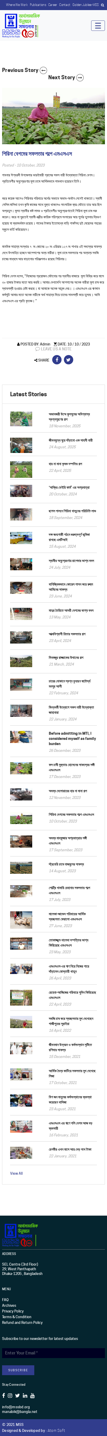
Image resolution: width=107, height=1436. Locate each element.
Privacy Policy (13, 1311)
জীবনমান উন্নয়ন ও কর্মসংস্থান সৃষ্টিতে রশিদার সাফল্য (70, 1047)
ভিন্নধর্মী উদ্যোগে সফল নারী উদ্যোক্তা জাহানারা (71, 710)
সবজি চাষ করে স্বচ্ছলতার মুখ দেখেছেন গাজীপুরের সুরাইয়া (71, 1021)
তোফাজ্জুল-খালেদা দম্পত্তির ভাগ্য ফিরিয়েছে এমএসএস (68, 942)
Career (52, 5)
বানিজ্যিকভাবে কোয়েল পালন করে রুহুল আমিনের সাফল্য (71, 586)
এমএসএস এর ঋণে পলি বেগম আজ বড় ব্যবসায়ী (70, 1125)
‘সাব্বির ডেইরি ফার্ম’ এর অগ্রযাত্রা (69, 487)
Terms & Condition (16, 1317)
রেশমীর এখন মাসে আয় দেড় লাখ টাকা (70, 1149)
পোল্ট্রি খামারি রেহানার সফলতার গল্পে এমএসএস (69, 890)
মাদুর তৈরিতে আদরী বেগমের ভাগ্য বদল (71, 610)
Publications (38, 5)
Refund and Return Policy (22, 1322)
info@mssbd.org (16, 1407)
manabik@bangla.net (20, 1412)
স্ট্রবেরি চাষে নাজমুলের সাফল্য (66, 864)
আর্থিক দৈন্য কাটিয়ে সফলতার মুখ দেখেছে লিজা (72, 1073)
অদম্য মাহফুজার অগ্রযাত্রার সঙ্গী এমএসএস (68, 840)
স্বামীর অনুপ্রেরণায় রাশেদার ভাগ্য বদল (71, 560)
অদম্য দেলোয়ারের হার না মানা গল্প (68, 791)
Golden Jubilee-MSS (85, 5)
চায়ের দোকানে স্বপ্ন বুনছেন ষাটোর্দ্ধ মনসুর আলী (69, 683)
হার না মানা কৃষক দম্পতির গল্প (65, 463)
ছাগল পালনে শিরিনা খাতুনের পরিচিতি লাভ (72, 511)
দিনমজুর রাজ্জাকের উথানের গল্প (66, 657)
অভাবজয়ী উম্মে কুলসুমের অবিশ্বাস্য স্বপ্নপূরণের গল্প (69, 416)
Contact (64, 5)
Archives (9, 1305)
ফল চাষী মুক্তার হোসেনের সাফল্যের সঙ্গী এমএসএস (72, 767)
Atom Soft (56, 1430)
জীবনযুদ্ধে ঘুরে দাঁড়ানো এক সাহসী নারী (71, 440)
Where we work (17, 5)
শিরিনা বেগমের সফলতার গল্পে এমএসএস (71, 814)
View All (16, 1173)
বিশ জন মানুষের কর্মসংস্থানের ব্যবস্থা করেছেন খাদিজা (70, 1099)
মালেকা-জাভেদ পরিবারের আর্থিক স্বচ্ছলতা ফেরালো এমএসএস (67, 916)
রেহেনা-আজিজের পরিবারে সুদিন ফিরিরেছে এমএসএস (72, 995)
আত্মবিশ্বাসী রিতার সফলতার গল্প (67, 634)
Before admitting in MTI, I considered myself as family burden (72, 738)
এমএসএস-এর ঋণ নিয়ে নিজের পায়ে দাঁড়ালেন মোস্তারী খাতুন (69, 968)
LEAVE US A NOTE (55, 349)
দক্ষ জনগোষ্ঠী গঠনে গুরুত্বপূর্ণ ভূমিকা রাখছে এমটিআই (69, 537)
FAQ (5, 1300)
